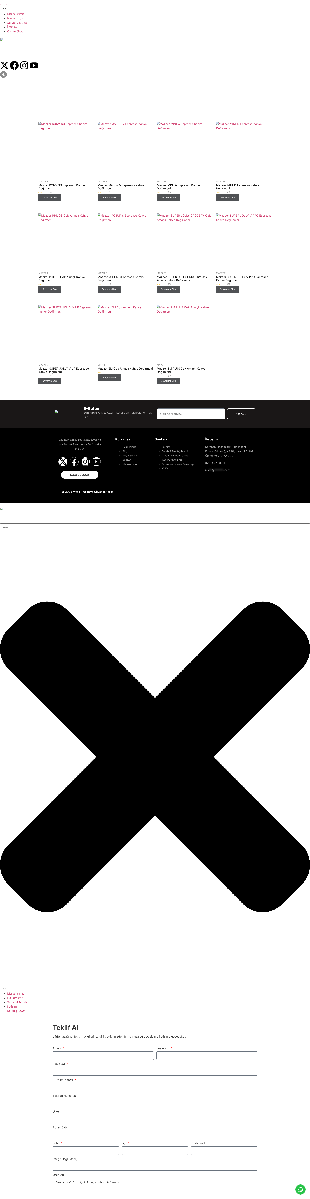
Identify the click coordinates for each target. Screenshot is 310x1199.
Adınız (57, 1048)
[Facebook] (14, 65)
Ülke (56, 1111)
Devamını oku (49, 197)
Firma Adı (60, 1064)
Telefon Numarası (64, 1095)
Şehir (56, 1143)
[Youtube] (34, 65)
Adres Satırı (61, 1127)
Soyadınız (163, 1048)
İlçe (124, 1143)
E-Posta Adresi (63, 1080)
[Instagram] (24, 65)
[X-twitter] (4, 65)
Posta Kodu (198, 1143)
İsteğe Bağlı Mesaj (65, 1159)
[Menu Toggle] (3, 8)
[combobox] (155, 527)
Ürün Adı (59, 1175)
